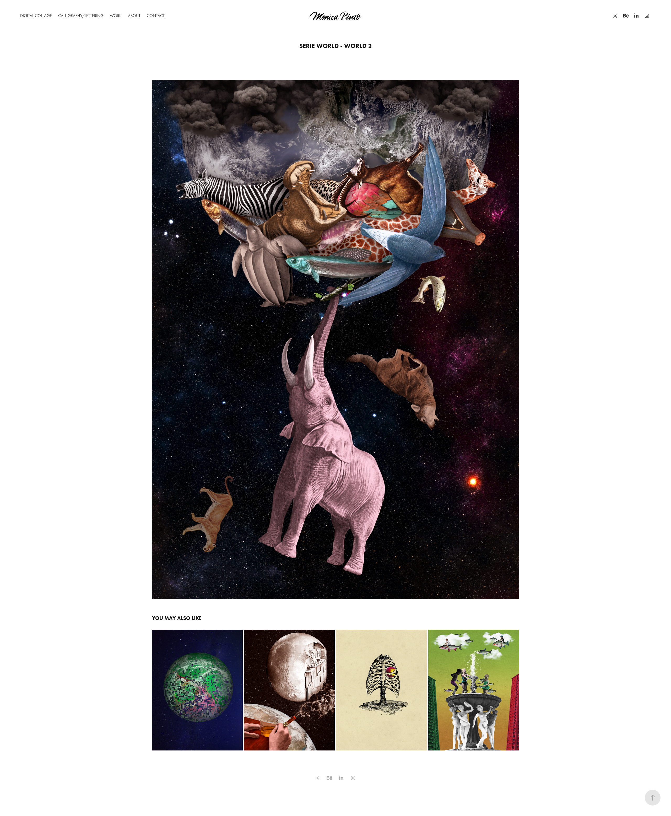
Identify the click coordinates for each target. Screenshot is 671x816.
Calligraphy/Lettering (81, 15)
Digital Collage (36, 15)
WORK (116, 15)
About (134, 15)
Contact (156, 15)
